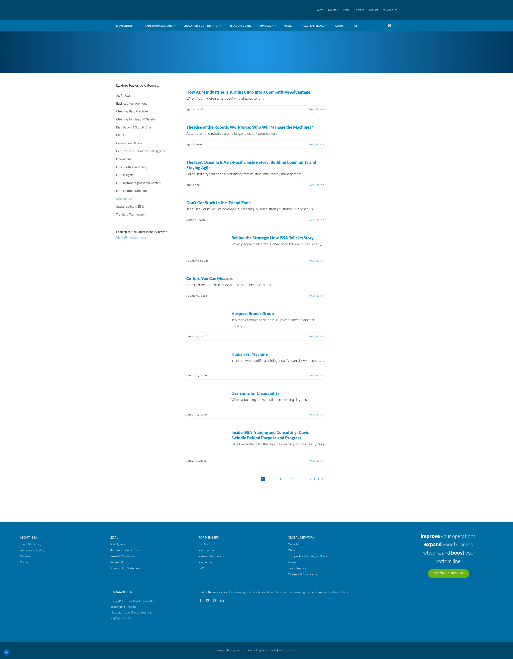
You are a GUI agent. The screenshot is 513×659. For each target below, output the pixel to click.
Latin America (297, 568)
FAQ (201, 568)
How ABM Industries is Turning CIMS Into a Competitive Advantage (248, 92)
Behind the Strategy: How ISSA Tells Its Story (272, 237)
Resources (206, 562)
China (292, 550)
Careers (25, 556)
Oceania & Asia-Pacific (303, 574)
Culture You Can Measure (209, 278)
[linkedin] (222, 600)
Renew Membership (212, 556)
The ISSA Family (30, 544)
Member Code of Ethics (125, 550)
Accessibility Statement (125, 568)
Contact (25, 562)
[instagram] (214, 600)
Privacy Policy (286, 650)
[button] (359, 25)
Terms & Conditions (122, 556)
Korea (292, 562)
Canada (293, 544)
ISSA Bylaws (117, 544)
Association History (32, 550)
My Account (207, 544)
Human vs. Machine (249, 354)
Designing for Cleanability (255, 393)
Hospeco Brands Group (252, 313)
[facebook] (200, 600)
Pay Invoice (206, 550)
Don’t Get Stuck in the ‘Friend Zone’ (218, 202)
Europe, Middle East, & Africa (307, 556)
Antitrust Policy (119, 562)
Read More (315, 109)
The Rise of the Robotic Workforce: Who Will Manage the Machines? (249, 127)
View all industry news (131, 237)
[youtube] (207, 600)
